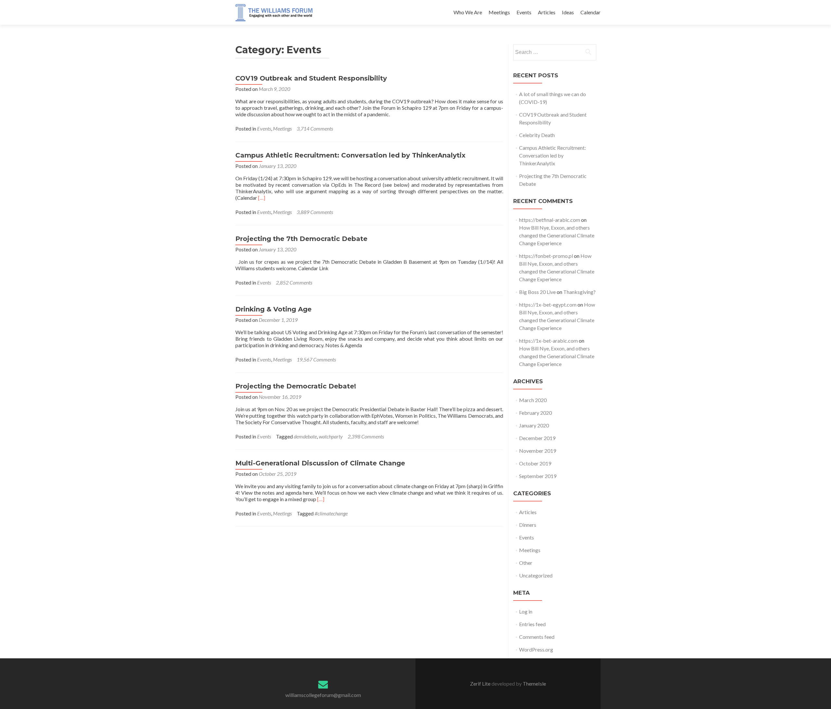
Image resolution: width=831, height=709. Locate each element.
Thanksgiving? (579, 292)
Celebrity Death (537, 135)
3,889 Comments (315, 212)
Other (525, 563)
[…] (261, 198)
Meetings (499, 12)
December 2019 (537, 438)
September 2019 (537, 476)
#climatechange (331, 513)
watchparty (331, 436)
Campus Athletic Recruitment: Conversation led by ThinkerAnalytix (350, 155)
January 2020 (534, 425)
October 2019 (535, 463)
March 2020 (533, 400)
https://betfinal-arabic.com (549, 220)
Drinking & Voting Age (273, 309)
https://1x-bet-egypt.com (548, 304)
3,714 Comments (315, 128)
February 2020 (535, 413)
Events (523, 12)
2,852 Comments (294, 282)
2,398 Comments (366, 436)
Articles (546, 12)
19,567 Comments (316, 359)
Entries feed (532, 624)
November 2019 (537, 451)
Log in (525, 611)
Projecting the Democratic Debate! (295, 386)
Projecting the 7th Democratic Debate (301, 239)
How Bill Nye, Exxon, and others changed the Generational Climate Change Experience (556, 235)
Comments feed (536, 637)
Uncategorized (535, 575)
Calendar (590, 12)
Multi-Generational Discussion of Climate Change (320, 463)
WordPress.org (536, 649)
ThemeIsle (534, 683)
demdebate (305, 436)
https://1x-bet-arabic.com (548, 340)
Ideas (568, 12)
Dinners (527, 525)
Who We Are (467, 12)
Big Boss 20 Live (537, 292)
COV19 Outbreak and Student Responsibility (311, 78)
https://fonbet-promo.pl (546, 256)
